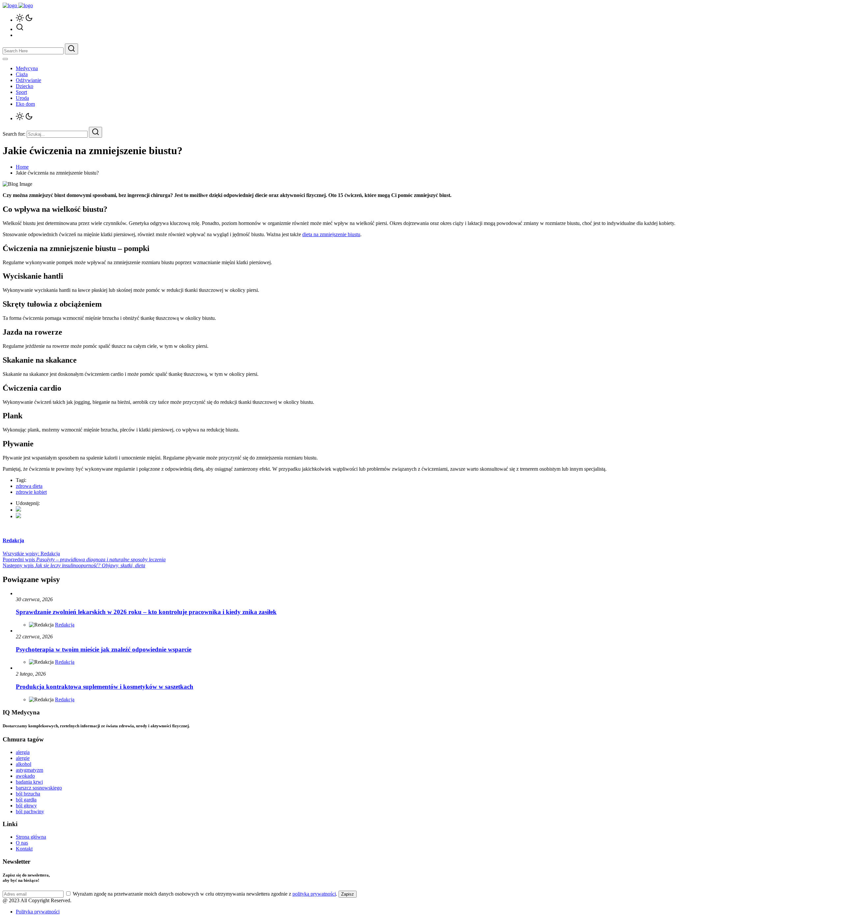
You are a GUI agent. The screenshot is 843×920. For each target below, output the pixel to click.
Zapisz (347, 894)
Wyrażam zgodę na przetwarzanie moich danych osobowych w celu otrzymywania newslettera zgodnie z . (205, 894)
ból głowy (26, 805)
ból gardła (26, 799)
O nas (22, 843)
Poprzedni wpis (84, 559)
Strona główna (31, 837)
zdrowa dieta (29, 486)
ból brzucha (28, 793)
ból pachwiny (30, 811)
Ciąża (22, 74)
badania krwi (29, 782)
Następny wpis (74, 565)
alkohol (23, 764)
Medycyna (27, 68)
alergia (23, 752)
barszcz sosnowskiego (39, 788)
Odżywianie (28, 80)
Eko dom (25, 104)
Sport (21, 92)
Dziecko (24, 86)
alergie (23, 758)
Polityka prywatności (38, 911)
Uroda (22, 98)
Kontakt (24, 848)
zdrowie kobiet (31, 492)
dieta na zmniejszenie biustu (331, 234)
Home (22, 167)
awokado (25, 776)
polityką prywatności (314, 894)
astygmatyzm (29, 770)
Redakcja (64, 624)
